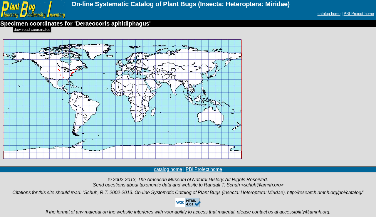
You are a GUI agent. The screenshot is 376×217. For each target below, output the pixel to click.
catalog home (329, 13)
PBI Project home (359, 13)
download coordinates (32, 29)
